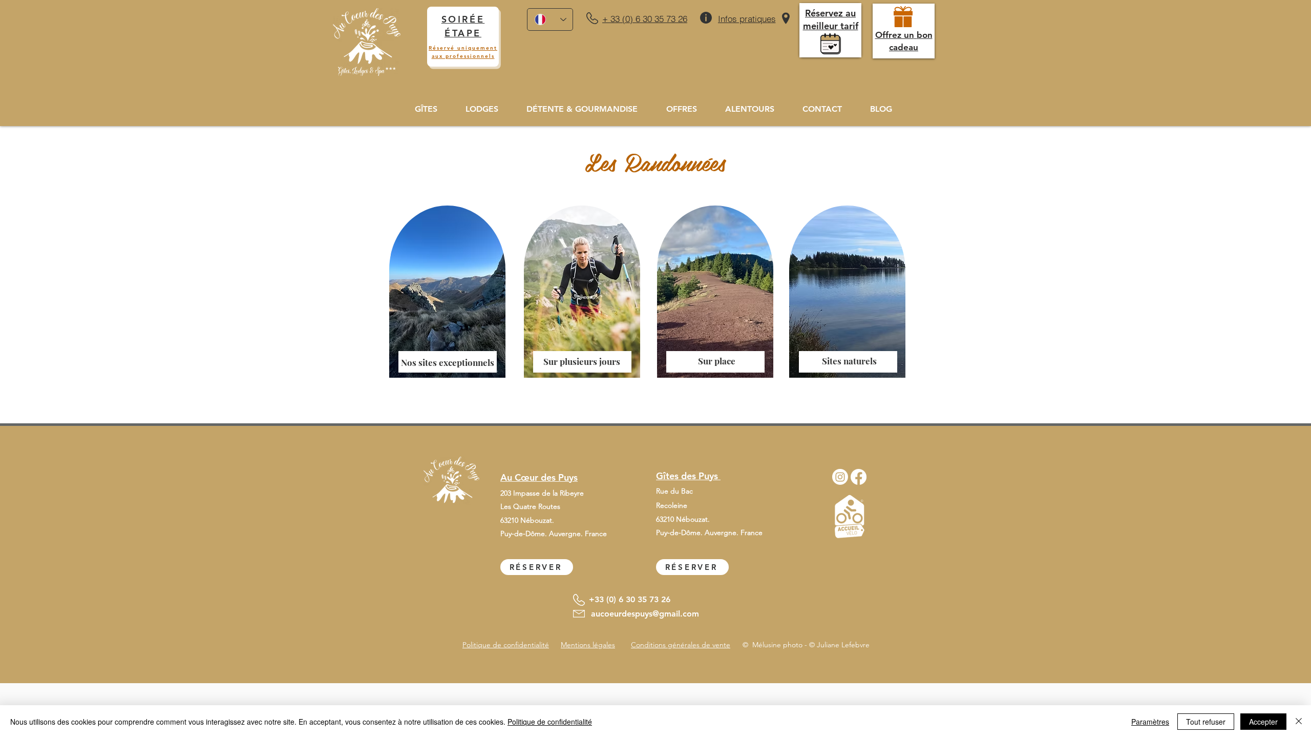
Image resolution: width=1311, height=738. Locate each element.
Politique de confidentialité (550, 721)
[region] (445, 303)
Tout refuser (1205, 721)
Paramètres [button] (1150, 721)
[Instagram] (840, 477)
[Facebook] (858, 477)
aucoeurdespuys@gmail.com (645, 614)
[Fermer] (1299, 721)
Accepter (1263, 721)
